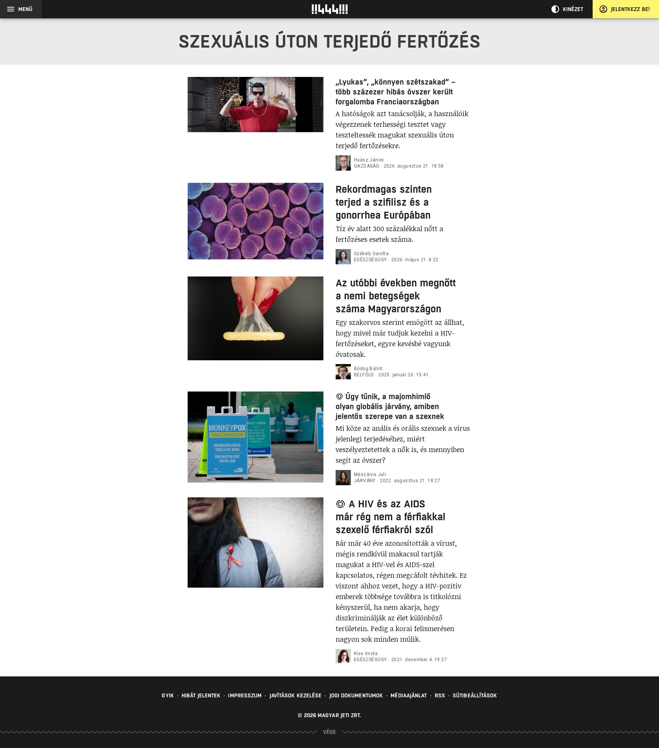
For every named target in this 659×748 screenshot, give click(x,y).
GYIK (168, 695)
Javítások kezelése (296, 695)
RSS (440, 695)
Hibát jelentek (201, 695)
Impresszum (245, 695)
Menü (25, 9)
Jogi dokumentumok (356, 695)
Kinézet (573, 9)
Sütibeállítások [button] (475, 695)
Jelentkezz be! (630, 9)
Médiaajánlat (409, 695)
